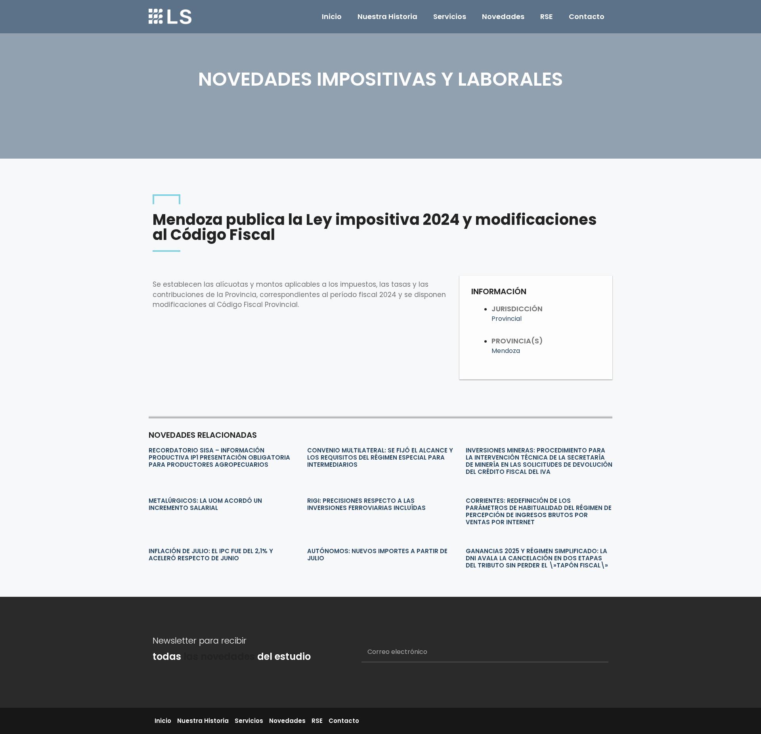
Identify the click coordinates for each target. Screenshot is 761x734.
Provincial (506, 318)
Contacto (586, 16)
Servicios (449, 16)
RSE (546, 16)
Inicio (332, 16)
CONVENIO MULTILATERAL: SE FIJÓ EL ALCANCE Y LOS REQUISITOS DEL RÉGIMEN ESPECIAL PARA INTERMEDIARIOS (380, 457)
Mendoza (505, 350)
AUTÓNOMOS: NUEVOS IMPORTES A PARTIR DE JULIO (377, 554)
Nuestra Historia (387, 16)
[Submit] (592, 652)
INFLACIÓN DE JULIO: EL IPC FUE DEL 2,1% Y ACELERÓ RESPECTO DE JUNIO (211, 554)
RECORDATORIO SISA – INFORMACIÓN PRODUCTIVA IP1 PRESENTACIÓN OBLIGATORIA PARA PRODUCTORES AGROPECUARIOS (219, 457)
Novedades (503, 16)
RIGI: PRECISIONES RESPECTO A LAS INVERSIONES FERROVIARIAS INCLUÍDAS (366, 504)
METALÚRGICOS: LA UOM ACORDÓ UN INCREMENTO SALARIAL (205, 504)
